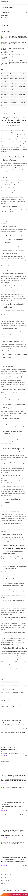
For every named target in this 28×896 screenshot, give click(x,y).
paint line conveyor (23, 81)
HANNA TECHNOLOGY (16, 894)
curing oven (22, 102)
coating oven (23, 97)
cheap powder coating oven (14, 89)
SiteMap (24, 890)
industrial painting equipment (14, 75)
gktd (11, 890)
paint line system (14, 73)
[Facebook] (7, 887)
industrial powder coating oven (5, 91)
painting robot (5, 81)
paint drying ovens (14, 99)
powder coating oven (5, 107)
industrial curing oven (14, 102)
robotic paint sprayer (23, 78)
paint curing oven (23, 99)
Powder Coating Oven (16, 548)
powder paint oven (14, 97)
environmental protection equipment (5, 78)
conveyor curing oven (23, 91)
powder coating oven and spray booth (14, 94)
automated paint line (14, 81)
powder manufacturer (17, 138)
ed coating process (23, 73)
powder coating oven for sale (23, 86)
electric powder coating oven (14, 91)
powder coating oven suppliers (14, 86)
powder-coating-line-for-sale (5, 73)
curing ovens (5, 99)
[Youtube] (13, 887)
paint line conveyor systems (23, 75)
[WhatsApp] (20, 887)
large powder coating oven (5, 89)
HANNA (3, 199)
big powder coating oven (23, 89)
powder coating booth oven (23, 94)
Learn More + (23, 700)
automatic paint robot (14, 78)
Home (2, 113)
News (7, 113)
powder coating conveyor (23, 83)
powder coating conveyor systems (14, 83)
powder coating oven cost (23, 105)
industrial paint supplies (5, 75)
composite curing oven (5, 94)
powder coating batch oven (5, 97)
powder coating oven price (5, 105)
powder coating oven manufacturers (5, 86)
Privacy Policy (17, 890)
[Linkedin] (10, 887)
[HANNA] (24, 894)
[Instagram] (17, 887)
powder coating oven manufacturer (14, 105)
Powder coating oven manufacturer (10, 681)
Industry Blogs (13, 113)
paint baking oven (5, 102)
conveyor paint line (5, 83)
